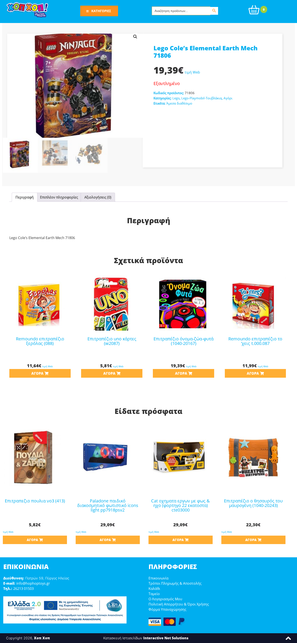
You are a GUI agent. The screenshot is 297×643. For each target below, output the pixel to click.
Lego (176, 98)
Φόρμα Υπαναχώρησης (167, 609)
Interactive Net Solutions (166, 638)
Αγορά (37, 373)
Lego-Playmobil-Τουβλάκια (201, 98)
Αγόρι (228, 98)
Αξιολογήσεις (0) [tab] (97, 197)
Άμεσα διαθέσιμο (179, 103)
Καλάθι (154, 588)
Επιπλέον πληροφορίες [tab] (59, 197)
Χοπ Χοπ (42, 638)
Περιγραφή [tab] (24, 197)
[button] (135, 37)
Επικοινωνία (158, 578)
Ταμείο (154, 593)
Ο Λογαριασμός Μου (165, 599)
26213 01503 (23, 588)
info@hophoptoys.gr (33, 583)
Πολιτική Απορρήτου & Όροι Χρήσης (178, 604)
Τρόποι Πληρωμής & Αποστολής (175, 583)
